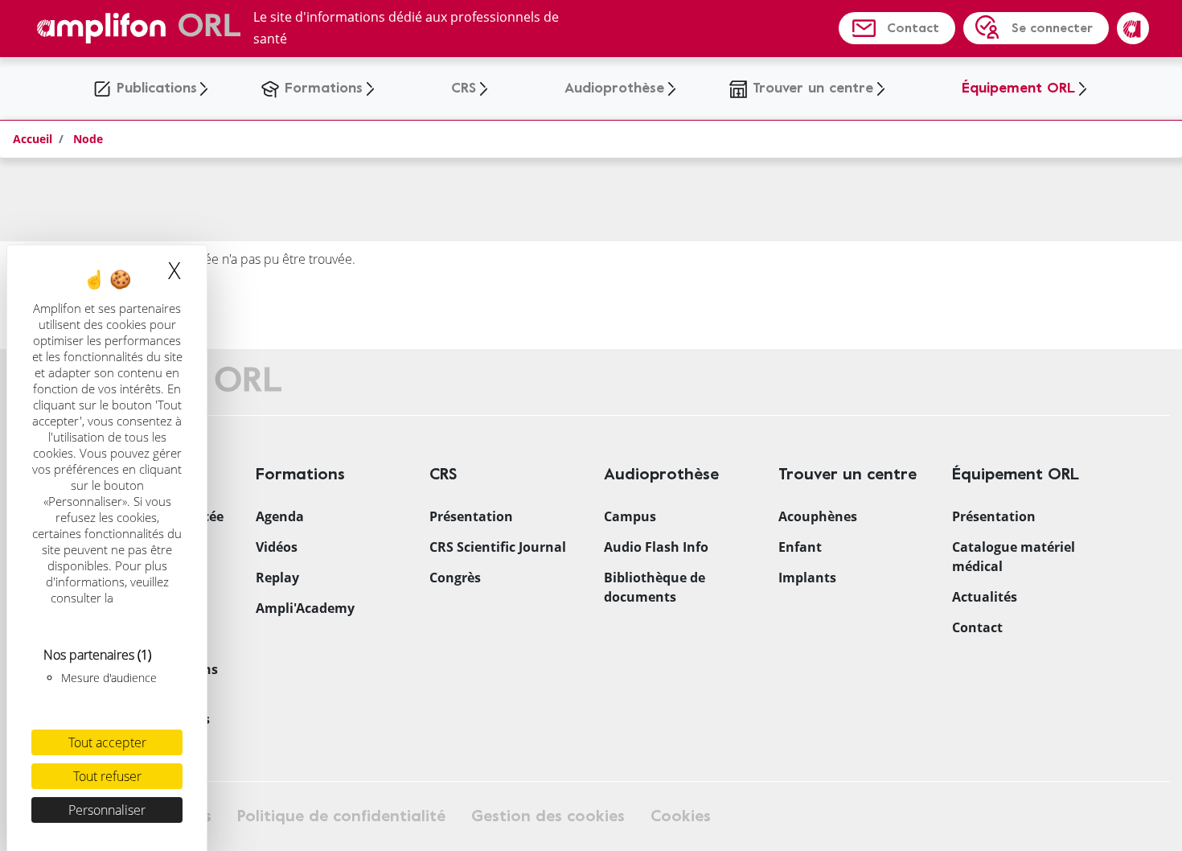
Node (88, 138)
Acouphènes (817, 516)
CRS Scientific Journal (497, 547)
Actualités (984, 597)
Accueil (32, 138)
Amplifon (1133, 28)
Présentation (471, 516)
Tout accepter (107, 742)
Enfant (800, 547)
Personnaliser (107, 810)
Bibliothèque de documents (654, 587)
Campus (630, 516)
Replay (277, 577)
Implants (807, 577)
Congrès (455, 577)
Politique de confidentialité (341, 816)
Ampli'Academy (305, 608)
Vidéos (277, 547)
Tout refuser (107, 776)
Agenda (280, 516)
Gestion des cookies (548, 816)
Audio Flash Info (656, 547)
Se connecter (1052, 28)
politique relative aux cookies (109, 606)
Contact (913, 28)
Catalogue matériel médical (1013, 556)
